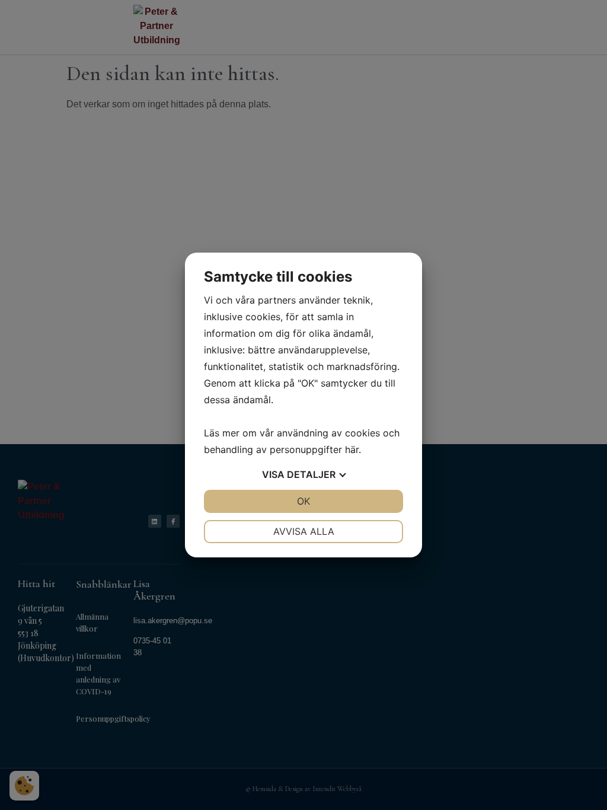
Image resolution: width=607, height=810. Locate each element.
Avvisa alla (303, 531)
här (352, 449)
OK (303, 501)
